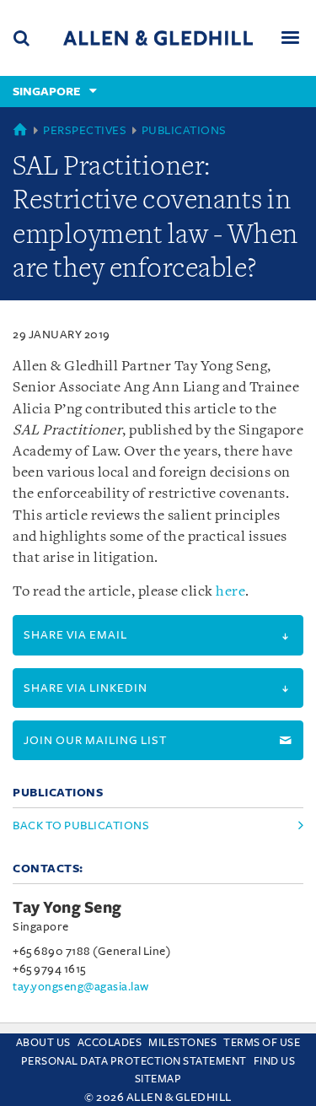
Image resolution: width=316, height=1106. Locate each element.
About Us (43, 1043)
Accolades (110, 1043)
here (230, 592)
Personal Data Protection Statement (134, 1061)
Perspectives (84, 130)
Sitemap (158, 1079)
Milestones (182, 1043)
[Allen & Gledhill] (158, 37)
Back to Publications (81, 825)
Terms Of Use (261, 1043)
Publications (184, 130)
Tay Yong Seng (67, 907)
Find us (275, 1061)
